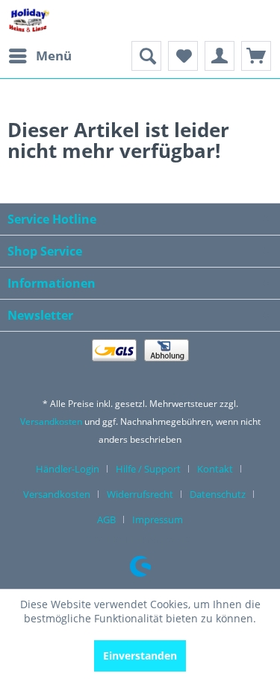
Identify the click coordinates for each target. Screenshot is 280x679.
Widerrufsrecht (140, 494)
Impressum (157, 519)
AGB (106, 519)
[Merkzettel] (183, 56)
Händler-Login (67, 469)
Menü (54, 55)
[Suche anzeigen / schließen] (146, 56)
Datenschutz (218, 494)
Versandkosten (51, 421)
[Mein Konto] (219, 56)
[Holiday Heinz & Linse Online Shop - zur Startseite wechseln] (29, 20)
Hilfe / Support (148, 469)
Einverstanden (140, 655)
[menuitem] (39, 56)
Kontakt (215, 469)
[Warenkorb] (256, 56)
